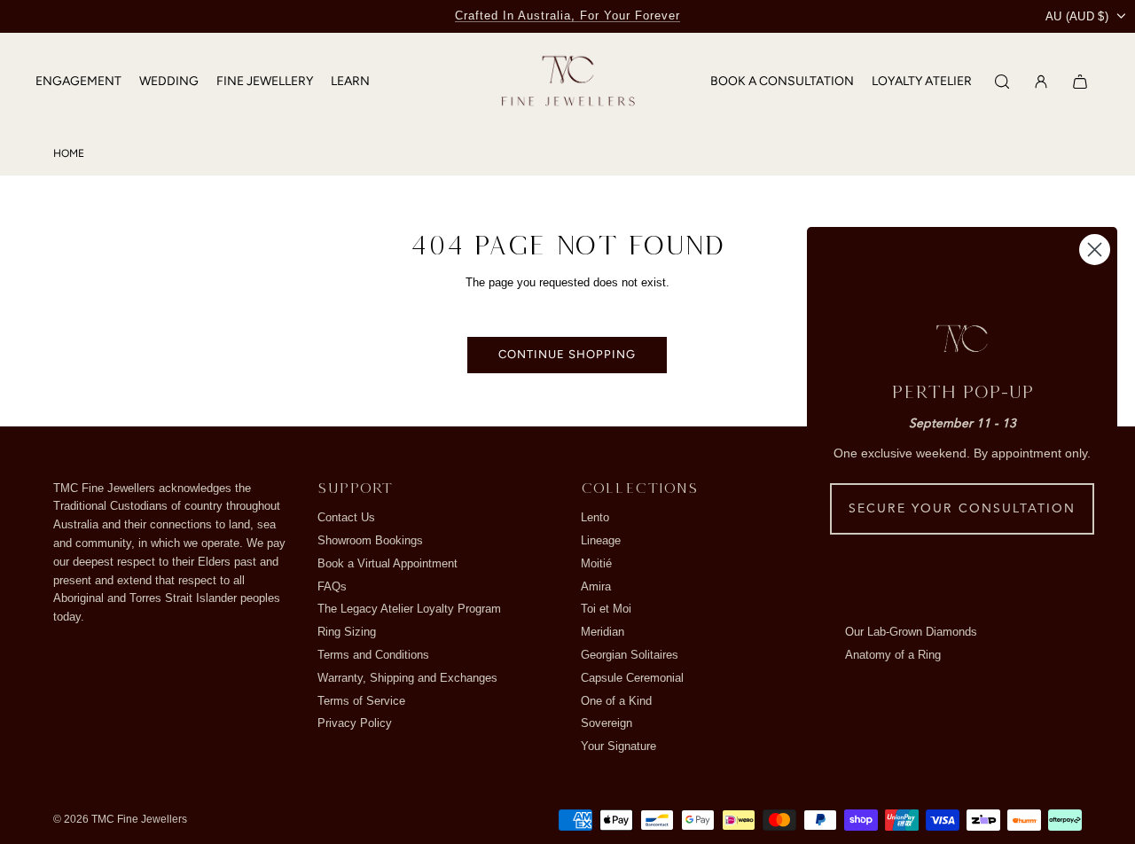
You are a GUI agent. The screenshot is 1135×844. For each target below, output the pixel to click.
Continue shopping (567, 354)
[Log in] (1041, 81)
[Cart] (1080, 81)
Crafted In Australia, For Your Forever (567, 15)
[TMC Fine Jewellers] (568, 82)
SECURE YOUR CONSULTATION (962, 509)
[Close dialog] (1094, 249)
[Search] (1002, 81)
